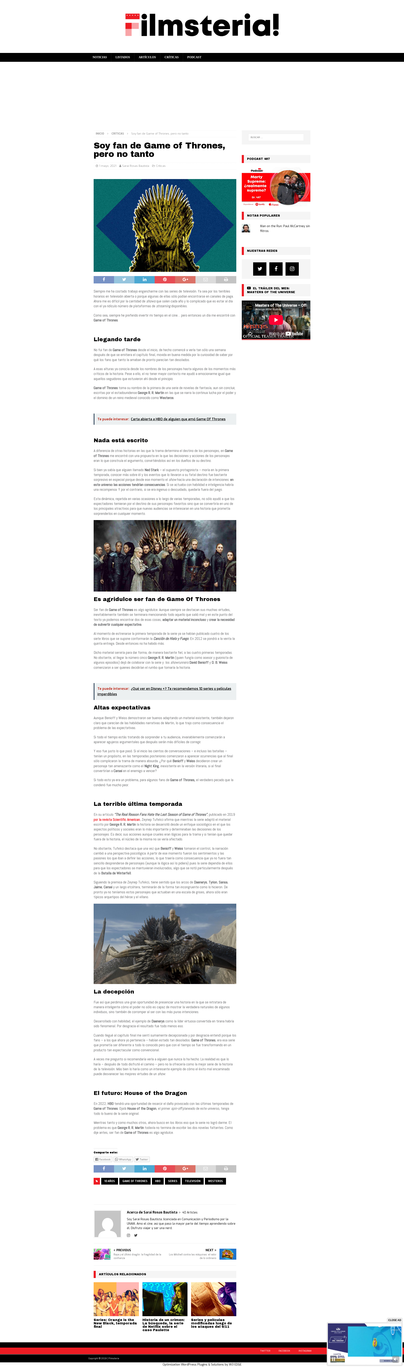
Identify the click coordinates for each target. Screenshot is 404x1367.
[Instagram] (292, 269)
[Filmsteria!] (202, 50)
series (172, 1181)
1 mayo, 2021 (107, 166)
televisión (193, 1181)
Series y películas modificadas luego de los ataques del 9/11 (211, 1323)
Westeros (215, 1181)
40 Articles (190, 1213)
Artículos (147, 57)
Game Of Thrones (135, 1181)
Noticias (100, 57)
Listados (123, 57)
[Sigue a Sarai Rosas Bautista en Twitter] (134, 1235)
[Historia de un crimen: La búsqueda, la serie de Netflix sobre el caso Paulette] (165, 1299)
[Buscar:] (276, 137)
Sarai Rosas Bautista (135, 166)
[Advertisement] (202, 93)
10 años (109, 1181)
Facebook (284, 1350)
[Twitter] (259, 269)
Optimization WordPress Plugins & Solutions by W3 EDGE (202, 1365)
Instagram (305, 1350)
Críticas (172, 57)
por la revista (103, 819)
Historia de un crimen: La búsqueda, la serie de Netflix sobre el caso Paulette (163, 1325)
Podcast (194, 57)
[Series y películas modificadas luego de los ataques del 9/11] (213, 1299)
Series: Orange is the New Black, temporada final (115, 1323)
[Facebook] (276, 269)
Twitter (265, 1350)
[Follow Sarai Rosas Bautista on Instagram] (128, 1235)
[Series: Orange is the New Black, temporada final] (116, 1299)
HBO (158, 1181)
